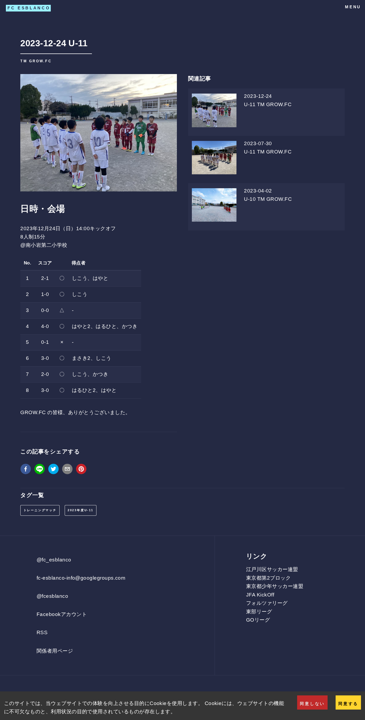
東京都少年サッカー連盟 (274, 586)
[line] (39, 470)
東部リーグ (259, 611)
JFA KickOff (260, 595)
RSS (42, 632)
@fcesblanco (52, 596)
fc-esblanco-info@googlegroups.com (81, 578)
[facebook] (25, 470)
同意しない (312, 703)
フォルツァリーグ (267, 603)
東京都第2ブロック (268, 578)
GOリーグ (258, 620)
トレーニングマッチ (40, 510)
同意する (348, 703)
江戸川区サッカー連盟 (272, 569)
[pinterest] (81, 470)
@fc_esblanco (54, 560)
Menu (353, 7)
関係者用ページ (55, 651)
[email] (67, 470)
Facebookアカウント (62, 614)
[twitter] (53, 470)
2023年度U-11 (81, 510)
